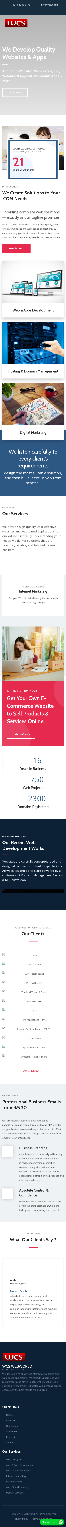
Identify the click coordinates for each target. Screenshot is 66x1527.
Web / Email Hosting (17, 1487)
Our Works (16, 92)
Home (9, 1414)
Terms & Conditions (41, 1518)
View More (20, 880)
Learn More (15, 248)
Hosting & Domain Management (33, 371)
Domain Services (15, 1492)
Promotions (12, 1436)
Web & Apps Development (33, 310)
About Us (11, 1420)
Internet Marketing (33, 591)
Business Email (14, 1481)
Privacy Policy (21, 1518)
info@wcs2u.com (49, 4)
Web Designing (14, 1459)
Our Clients (12, 1425)
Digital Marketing (33, 432)
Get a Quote (22, 734)
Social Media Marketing (18, 1470)
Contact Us (12, 1442)
